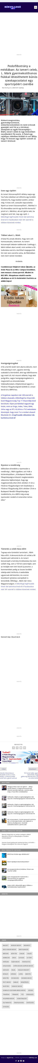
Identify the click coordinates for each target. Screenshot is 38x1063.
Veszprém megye (8, 998)
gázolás (6, 970)
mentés (28, 974)
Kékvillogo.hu (7, 88)
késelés (5, 974)
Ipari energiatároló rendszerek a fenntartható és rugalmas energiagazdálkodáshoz (17, 878)
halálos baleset (23, 970)
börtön (14, 953)
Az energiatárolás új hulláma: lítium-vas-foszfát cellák (20, 870)
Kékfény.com (33, 1057)
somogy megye (17, 986)
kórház (13, 974)
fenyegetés (26, 962)
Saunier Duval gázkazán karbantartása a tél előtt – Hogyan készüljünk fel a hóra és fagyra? (18, 843)
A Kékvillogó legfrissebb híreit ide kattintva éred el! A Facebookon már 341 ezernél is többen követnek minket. (18, 586)
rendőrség (25, 982)
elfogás (21, 958)
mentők (6, 978)
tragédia (6, 994)
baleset (5, 945)
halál (13, 970)
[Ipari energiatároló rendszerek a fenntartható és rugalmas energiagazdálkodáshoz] (4, 878)
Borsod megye (16, 945)
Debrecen (6, 958)
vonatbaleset (22, 998)
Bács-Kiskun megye (9, 949)
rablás (15, 982)
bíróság (5, 953)
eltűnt (29, 958)
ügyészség (30, 1002)
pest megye (7, 982)
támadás (15, 994)
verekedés (29, 994)
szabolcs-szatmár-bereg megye (14, 990)
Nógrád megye (26, 978)
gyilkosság (7, 966)
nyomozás (15, 978)
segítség (6, 986)
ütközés (6, 1007)
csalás (29, 953)
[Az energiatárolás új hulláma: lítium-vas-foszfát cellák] (4, 870)
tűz (22, 994)
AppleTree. (10, 1057)
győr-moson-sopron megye (23, 966)
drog (14, 958)
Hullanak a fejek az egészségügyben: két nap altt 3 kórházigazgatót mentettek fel (21, 797)
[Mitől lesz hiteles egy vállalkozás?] (4, 855)
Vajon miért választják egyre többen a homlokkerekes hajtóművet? (19, 886)
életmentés (7, 1002)
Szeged (30, 990)
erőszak (6, 962)
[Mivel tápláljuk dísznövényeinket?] (4, 863)
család (21, 953)
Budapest (27, 945)
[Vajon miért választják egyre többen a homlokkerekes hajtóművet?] (4, 886)
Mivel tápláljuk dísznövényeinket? (18, 862)
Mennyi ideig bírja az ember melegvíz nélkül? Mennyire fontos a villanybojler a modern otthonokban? (16, 836)
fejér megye (15, 962)
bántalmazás (23, 949)
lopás (21, 974)
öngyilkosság (19, 1002)
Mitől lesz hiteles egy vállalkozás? (18, 854)
